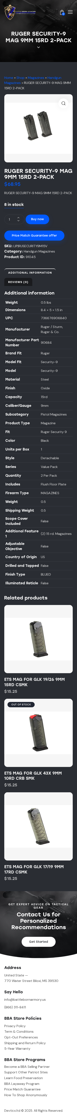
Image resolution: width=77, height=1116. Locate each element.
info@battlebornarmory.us (25, 999)
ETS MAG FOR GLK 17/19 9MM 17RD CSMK (34, 869)
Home (8, 77)
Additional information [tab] (30, 272)
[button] (63, 103)
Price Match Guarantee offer (34, 235)
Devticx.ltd (12, 1111)
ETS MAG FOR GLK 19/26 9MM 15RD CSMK (34, 682)
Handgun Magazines (39, 251)
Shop (20, 77)
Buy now (37, 219)
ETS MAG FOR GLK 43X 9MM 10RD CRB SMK (33, 776)
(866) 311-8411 (15, 1007)
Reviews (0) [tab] (18, 282)
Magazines (36, 77)
